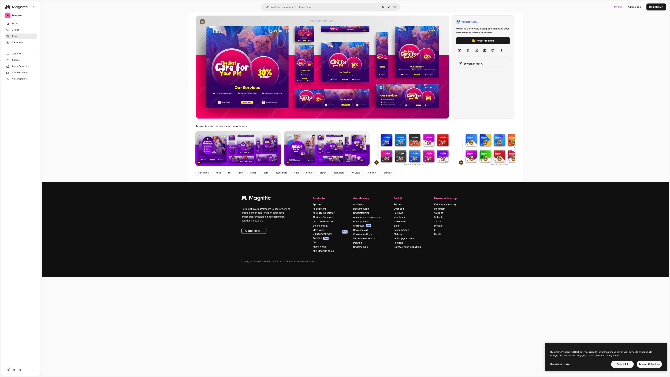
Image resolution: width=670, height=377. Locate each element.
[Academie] (14, 370)
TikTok (437, 221)
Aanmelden (634, 7)
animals (388, 172)
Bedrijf (398, 198)
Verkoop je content (404, 238)
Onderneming (360, 247)
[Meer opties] (501, 50)
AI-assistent (319, 208)
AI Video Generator (323, 217)
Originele (219, 22)
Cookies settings (362, 234)
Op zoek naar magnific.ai (407, 247)
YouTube (438, 213)
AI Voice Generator (323, 221)
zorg (241, 172)
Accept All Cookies (649, 364)
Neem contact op (445, 198)
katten (253, 172)
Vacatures (399, 217)
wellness (356, 172)
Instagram (439, 208)
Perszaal (398, 242)
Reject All (622, 364)
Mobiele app (319, 246)
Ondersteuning (361, 213)
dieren (323, 172)
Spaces (317, 204)
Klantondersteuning (445, 204)
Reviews (398, 213)
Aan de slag (361, 198)
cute (296, 172)
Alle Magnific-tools (323, 251)
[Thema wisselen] (20, 370)
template (372, 172)
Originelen (361, 225)
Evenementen (401, 230)
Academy (358, 204)
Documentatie (361, 208)
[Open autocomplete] (266, 7)
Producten (319, 198)
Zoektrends (400, 221)
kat (229, 172)
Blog (396, 225)
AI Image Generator (323, 213)
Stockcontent (320, 225)
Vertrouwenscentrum (364, 238)
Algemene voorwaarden (366, 217)
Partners (357, 242)
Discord (438, 225)
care (266, 172)
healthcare (339, 172)
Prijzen (618, 7)
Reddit (437, 234)
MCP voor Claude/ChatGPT (330, 231)
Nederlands (254, 231)
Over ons (399, 208)
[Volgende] (515, 148)
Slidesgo (398, 234)
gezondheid (281, 172)
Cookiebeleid (360, 230)
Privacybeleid (360, 221)
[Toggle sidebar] (34, 7)
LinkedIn (438, 217)
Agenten (320, 238)
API (315, 242)
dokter (309, 172)
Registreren (656, 7)
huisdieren (203, 172)
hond (218, 172)
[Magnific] (256, 198)
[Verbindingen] (7, 370)
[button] (253, 231)
